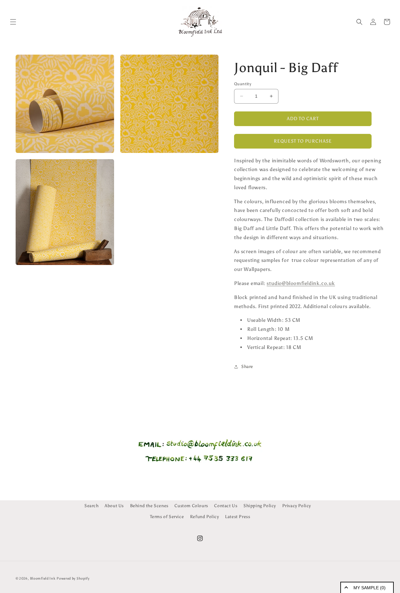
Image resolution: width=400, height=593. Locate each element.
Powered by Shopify (73, 578)
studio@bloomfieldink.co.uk (301, 283)
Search (91, 505)
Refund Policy (204, 516)
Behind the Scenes (149, 505)
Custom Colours (191, 505)
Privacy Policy (296, 505)
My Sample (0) (369, 587)
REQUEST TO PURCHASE (303, 141)
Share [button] (247, 366)
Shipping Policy (259, 505)
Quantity (242, 83)
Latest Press (237, 516)
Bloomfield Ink (43, 578)
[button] (13, 22)
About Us (114, 505)
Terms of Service (167, 516)
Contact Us (225, 505)
